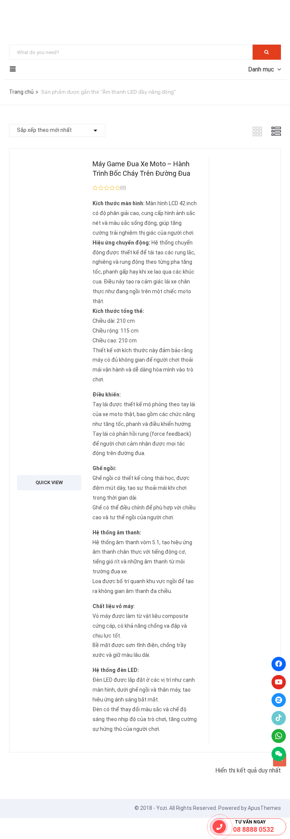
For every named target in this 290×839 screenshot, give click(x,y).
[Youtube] (279, 682)
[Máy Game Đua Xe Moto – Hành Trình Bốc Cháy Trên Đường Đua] (49, 416)
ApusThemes (264, 808)
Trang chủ (21, 92)
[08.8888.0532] (219, 826)
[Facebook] (279, 664)
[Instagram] (279, 700)
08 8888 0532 (253, 829)
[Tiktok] (279, 718)
